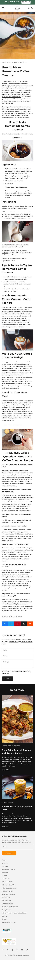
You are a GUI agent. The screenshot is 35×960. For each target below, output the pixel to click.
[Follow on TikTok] (27, 950)
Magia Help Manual (8, 894)
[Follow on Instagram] (12, 950)
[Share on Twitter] (11, 624)
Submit (8, 678)
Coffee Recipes (20, 62)
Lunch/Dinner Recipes (11, 746)
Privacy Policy (13, 641)
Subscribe (9, 853)
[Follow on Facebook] (3, 950)
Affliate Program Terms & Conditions (14, 913)
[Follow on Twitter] (8, 950)
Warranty (5, 866)
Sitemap (5, 916)
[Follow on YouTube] (22, 950)
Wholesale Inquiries (8, 885)
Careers (4, 875)
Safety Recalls (6, 910)
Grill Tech (5, 863)
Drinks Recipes (8, 802)
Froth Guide (6, 897)
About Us (5, 872)
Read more (5, 770)
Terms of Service (26, 641)
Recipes (4, 919)
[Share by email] (24, 624)
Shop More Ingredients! (13, 425)
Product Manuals (7, 891)
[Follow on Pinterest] (17, 950)
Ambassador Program (9, 922)
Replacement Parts (8, 869)
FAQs (3, 860)
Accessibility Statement (10, 907)
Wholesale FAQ (7, 882)
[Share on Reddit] (30, 624)
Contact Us (5, 879)
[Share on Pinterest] (17, 624)
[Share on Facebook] (5, 624)
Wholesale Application (9, 888)
